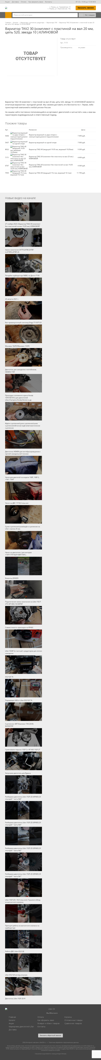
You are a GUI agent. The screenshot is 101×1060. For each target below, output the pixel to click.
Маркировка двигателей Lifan (21, 1026)
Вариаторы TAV (52, 23)
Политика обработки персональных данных (64, 1042)
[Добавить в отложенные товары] (95, 135)
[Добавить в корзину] (89, 136)
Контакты (48, 2)
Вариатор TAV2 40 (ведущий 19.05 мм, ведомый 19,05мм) (51, 149)
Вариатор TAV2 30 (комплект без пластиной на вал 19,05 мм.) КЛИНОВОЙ (51, 166)
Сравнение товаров (73, 1023)
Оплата (23, 2)
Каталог (15, 23)
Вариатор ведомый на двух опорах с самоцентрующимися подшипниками (44, 136)
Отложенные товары (73, 1020)
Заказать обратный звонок (50, 1035)
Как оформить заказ (36, 2)
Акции (7, 2)
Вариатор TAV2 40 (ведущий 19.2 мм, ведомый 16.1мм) (50, 173)
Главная (8, 23)
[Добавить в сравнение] (93, 135)
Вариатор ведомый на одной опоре (43, 142)
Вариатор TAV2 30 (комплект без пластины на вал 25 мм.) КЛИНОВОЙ (51, 157)
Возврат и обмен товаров (48, 1023)
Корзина (68, 1017)
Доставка (15, 2)
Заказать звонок (86, 7)
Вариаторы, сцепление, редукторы (32, 23)
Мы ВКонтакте (52, 1013)
